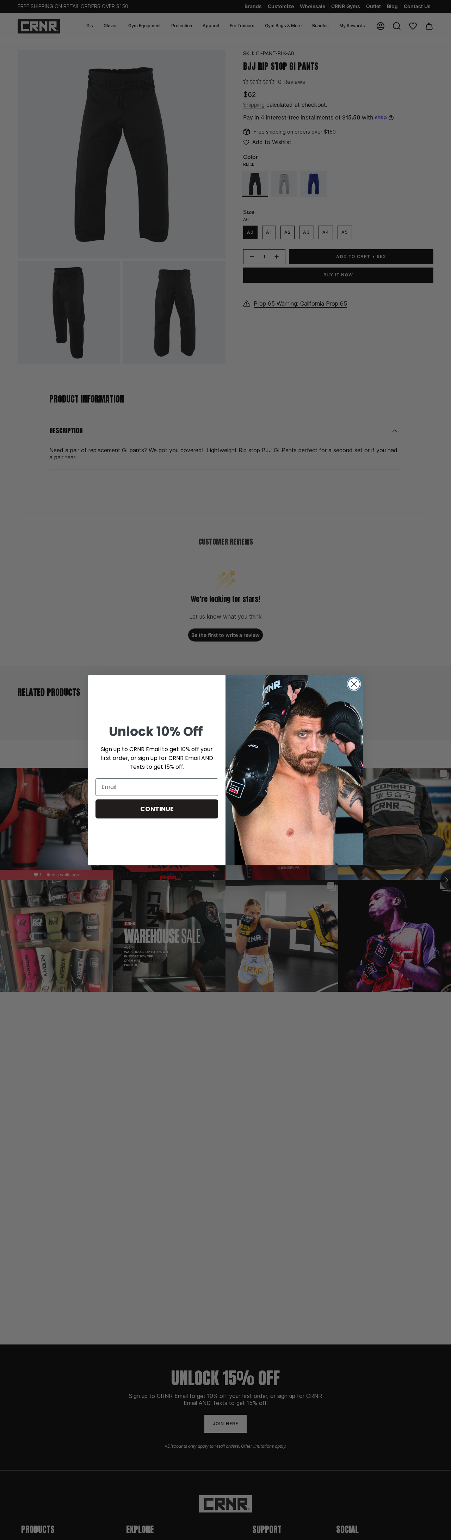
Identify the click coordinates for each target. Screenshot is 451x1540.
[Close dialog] (354, 684)
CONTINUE (157, 808)
